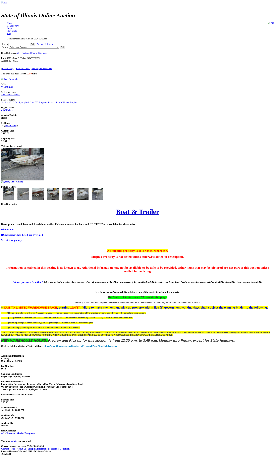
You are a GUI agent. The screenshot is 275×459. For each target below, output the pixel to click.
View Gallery (16, 181)
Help (13, 449)
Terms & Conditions (60, 449)
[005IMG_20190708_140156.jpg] (68, 199)
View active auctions (10, 94)
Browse (5, 47)
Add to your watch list (42, 68)
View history (7, 68)
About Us (21, 449)
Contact (5, 449)
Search (5, 44)
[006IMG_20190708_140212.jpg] (83, 199)
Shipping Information (38, 449)
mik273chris (7, 110)
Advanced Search (45, 44)
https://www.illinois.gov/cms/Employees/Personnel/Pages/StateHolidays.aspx (80, 346)
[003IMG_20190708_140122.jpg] (38, 199)
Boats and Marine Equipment (35, 53)
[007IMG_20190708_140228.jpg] (98, 199)
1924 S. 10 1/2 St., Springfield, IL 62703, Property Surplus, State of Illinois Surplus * (39, 102)
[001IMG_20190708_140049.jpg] (8, 199)
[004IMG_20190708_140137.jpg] (53, 199)
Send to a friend (23, 68)
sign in (14, 441)
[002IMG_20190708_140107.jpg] (23, 199)
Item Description (11, 79)
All (17, 53)
